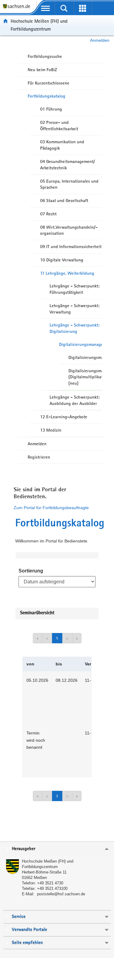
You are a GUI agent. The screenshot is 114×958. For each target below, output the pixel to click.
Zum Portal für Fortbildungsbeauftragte (51, 507)
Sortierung (31, 570)
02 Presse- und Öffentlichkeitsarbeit (59, 125)
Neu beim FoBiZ (42, 69)
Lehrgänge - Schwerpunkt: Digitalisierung (74, 328)
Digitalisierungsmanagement (80, 344)
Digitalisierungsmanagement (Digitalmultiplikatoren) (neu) (85, 377)
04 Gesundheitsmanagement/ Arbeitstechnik (67, 165)
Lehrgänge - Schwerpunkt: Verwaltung (74, 309)
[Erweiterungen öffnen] (82, 8)
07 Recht (48, 214)
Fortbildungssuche (45, 56)
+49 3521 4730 (50, 883)
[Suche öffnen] (64, 8)
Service (19, 916)
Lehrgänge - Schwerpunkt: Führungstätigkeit (74, 289)
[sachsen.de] (18, 9)
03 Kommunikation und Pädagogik (62, 145)
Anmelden (99, 40)
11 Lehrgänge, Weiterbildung (67, 273)
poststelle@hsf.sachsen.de (61, 894)
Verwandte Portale (29, 929)
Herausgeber (23, 849)
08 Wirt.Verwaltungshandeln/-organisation (69, 230)
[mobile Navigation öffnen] (45, 8)
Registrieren (39, 457)
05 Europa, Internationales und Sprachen (69, 184)
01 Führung (51, 109)
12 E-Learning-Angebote (63, 416)
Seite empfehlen (27, 942)
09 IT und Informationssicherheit (71, 246)
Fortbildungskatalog (46, 96)
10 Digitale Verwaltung (61, 260)
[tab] (57, 849)
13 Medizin (50, 430)
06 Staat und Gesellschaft (64, 200)
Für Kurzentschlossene (48, 83)
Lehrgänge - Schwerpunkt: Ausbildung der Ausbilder (74, 400)
